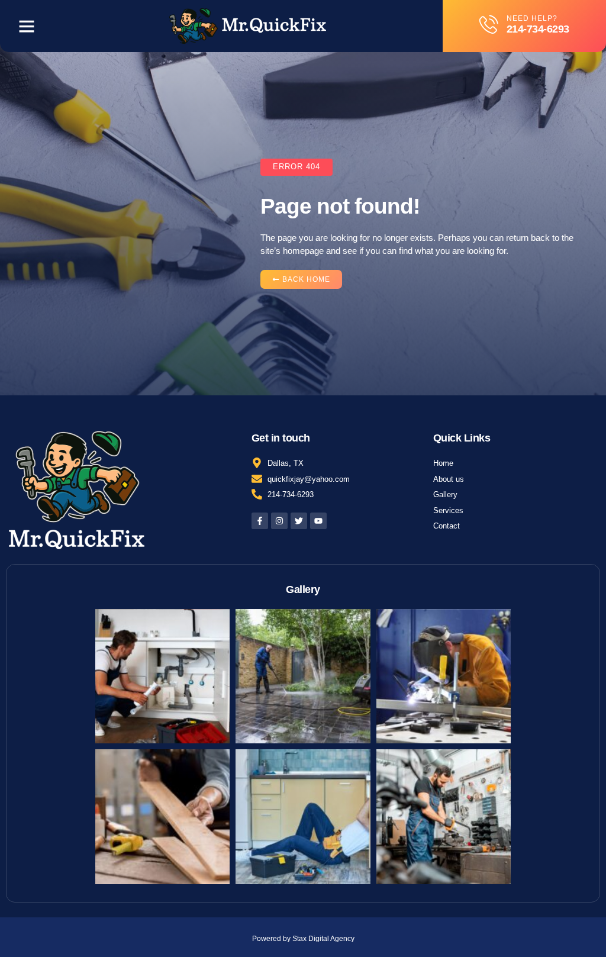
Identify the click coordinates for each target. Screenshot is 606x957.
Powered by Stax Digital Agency (303, 939)
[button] (26, 26)
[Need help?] (488, 24)
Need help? (532, 18)
